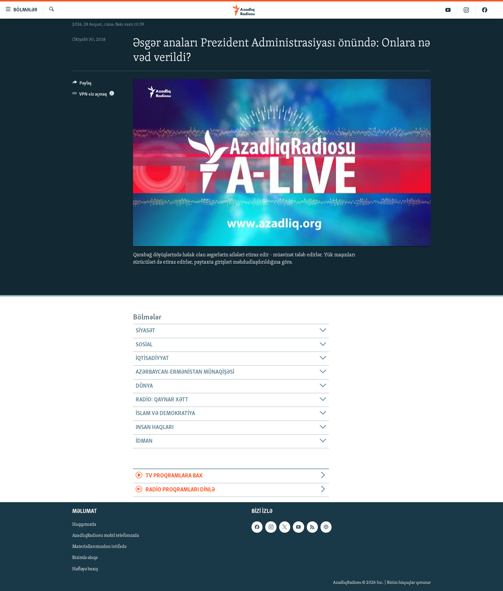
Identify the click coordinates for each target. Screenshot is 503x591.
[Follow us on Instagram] (270, 526)
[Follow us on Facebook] (257, 526)
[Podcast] (326, 526)
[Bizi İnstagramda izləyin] (466, 10)
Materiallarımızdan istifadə (99, 546)
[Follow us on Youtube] (298, 526)
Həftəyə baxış (85, 569)
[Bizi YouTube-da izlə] (448, 10)
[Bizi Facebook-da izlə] (485, 10)
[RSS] (312, 526)
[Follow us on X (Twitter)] (284, 526)
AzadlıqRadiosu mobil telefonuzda (105, 535)
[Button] (82, 84)
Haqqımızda (84, 524)
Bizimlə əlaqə (85, 557)
